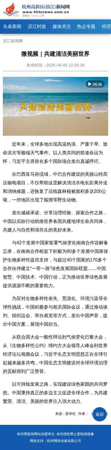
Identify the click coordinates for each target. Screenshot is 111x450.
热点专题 (86, 26)
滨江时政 (37, 26)
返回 (100, 414)
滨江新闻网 (13, 41)
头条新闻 (12, 26)
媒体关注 (62, 26)
